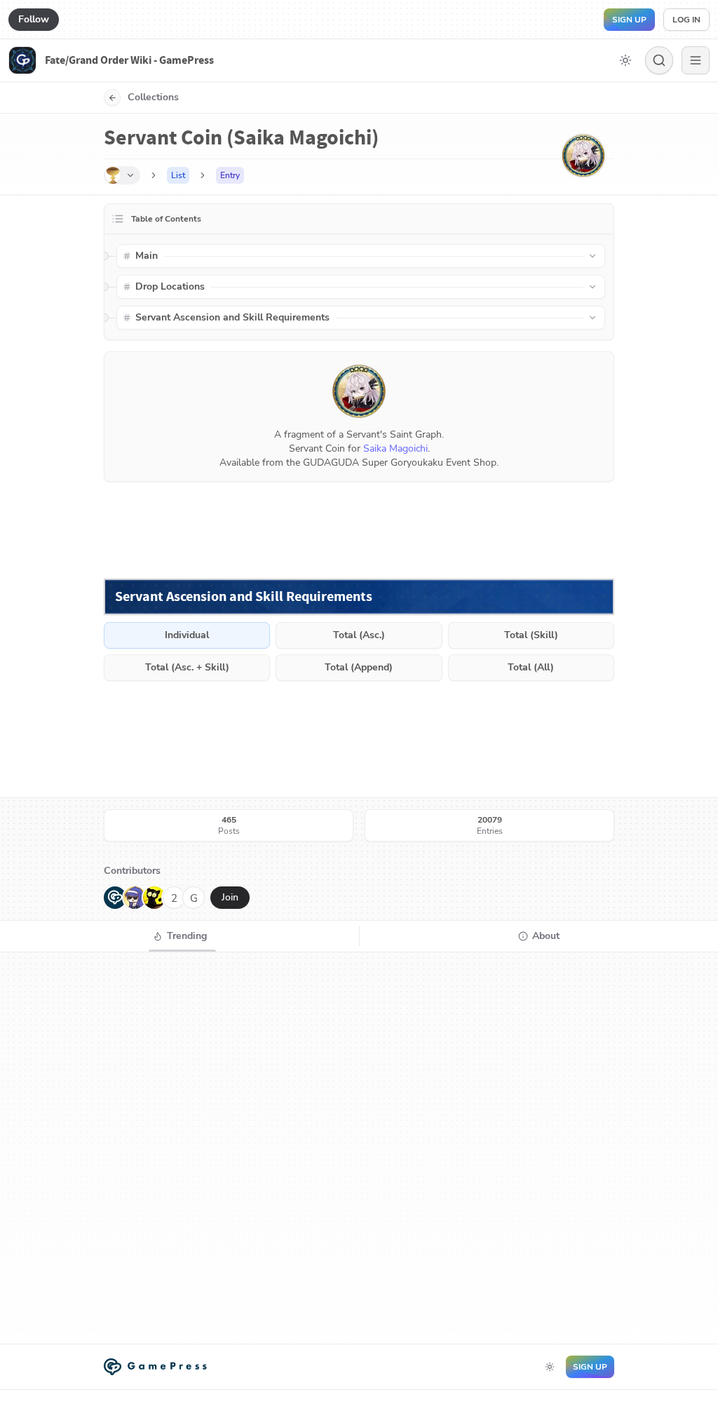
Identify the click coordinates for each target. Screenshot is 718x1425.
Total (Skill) (531, 635)
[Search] (659, 60)
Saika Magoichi (395, 448)
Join (230, 897)
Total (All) (531, 667)
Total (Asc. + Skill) (187, 667)
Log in (686, 19)
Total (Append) (359, 667)
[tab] (179, 936)
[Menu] (696, 60)
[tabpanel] (359, 1148)
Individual (187, 635)
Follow (33, 19)
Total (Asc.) (359, 635)
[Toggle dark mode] (625, 60)
